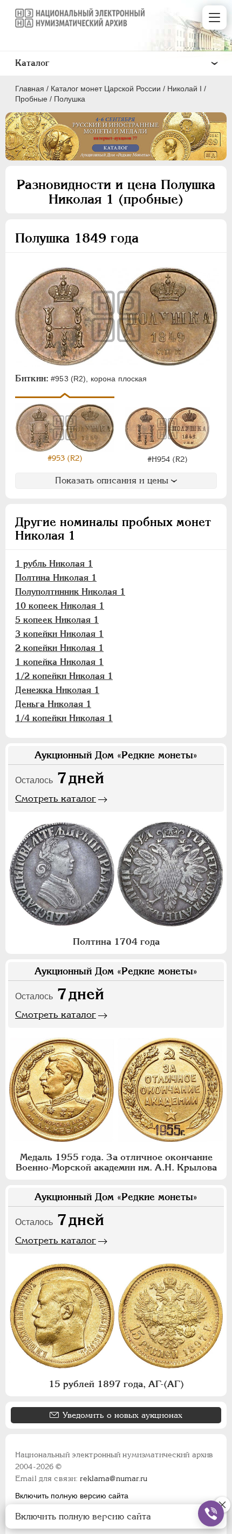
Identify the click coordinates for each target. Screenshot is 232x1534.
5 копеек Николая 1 (57, 620)
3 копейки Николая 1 (59, 634)
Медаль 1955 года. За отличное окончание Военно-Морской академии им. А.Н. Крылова (116, 1162)
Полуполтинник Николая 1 (70, 592)
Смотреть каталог (55, 798)
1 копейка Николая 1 (59, 662)
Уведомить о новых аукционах (122, 1414)
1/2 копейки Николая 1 (64, 676)
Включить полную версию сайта (71, 1495)
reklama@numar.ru (113, 1478)
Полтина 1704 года (116, 941)
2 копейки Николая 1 (59, 648)
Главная (29, 88)
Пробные (31, 99)
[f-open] (211, 1513)
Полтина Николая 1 (56, 578)
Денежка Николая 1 (57, 690)
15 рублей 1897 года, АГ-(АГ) (116, 1383)
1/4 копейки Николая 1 (64, 718)
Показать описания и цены (111, 480)
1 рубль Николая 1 (54, 564)
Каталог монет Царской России (106, 88)
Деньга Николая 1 (53, 704)
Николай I (184, 88)
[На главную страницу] (80, 18)
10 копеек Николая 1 (59, 606)
